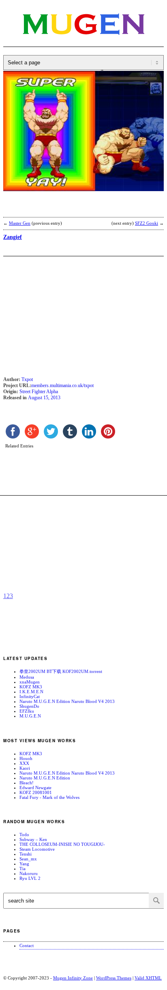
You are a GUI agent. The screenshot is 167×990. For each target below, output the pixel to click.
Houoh (25, 758)
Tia (22, 868)
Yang (24, 863)
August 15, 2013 (44, 397)
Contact (26, 945)
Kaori (24, 768)
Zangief (12, 237)
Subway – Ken (33, 839)
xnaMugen (29, 681)
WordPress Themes (113, 977)
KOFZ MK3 (30, 686)
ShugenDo (29, 706)
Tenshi (25, 854)
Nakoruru (28, 873)
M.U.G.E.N (30, 715)
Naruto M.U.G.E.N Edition (44, 777)
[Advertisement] (68, 209)
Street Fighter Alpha (38, 391)
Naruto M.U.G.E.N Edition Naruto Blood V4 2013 (67, 701)
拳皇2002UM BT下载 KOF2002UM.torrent (60, 671)
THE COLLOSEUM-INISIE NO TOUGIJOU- (62, 844)
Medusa (26, 677)
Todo (24, 834)
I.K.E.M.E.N (31, 691)
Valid (148, 977)
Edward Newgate (35, 787)
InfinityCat (29, 696)
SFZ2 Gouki (146, 223)
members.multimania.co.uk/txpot (62, 385)
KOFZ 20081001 (35, 792)
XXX (24, 763)
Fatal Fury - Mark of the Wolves (49, 797)
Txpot (27, 379)
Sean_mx (28, 858)
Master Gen (19, 223)
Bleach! (26, 782)
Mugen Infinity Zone (73, 977)
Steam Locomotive (37, 849)
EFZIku (26, 711)
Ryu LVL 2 (30, 878)
